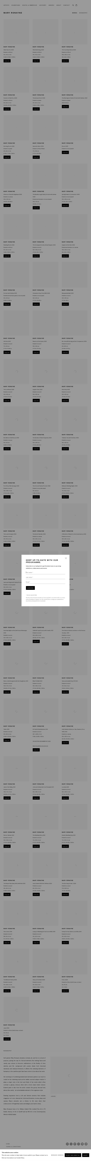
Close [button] (65, 558)
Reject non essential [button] (73, 1155)
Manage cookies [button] (57, 1155)
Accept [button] (85, 1155)
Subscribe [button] (30, 588)
